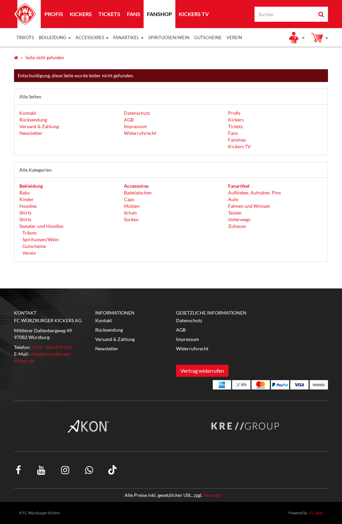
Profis (53, 14)
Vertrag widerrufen (202, 370)
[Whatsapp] (89, 469)
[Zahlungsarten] (222, 384)
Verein (234, 37)
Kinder (26, 199)
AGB (129, 119)
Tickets (109, 14)
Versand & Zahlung (39, 126)
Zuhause (237, 226)
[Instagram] (65, 469)
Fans (133, 14)
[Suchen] (321, 14)
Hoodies (28, 206)
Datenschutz (137, 113)
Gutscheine (208, 37)
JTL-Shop (315, 513)
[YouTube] (41, 469)
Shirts (25, 212)
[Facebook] (18, 469)
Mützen (132, 206)
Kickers (81, 14)
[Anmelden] (296, 37)
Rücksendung (33, 119)
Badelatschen (138, 192)
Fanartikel (126, 37)
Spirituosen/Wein (168, 37)
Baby (24, 192)
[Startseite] (16, 57)
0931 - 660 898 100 (52, 347)
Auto (233, 199)
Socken (131, 219)
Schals (130, 212)
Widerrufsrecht (140, 133)
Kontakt (27, 113)
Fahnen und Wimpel (249, 206)
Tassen (234, 212)
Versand (211, 495)
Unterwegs (239, 219)
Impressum (135, 126)
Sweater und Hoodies (41, 226)
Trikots (25, 37)
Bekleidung (53, 37)
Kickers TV (194, 14)
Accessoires (90, 37)
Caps (129, 199)
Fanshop (159, 14)
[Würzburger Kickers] (25, 14)
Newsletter (30, 133)
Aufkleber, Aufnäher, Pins (254, 192)
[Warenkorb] (319, 37)
